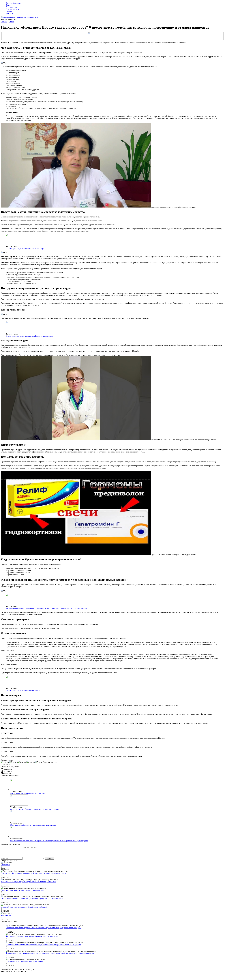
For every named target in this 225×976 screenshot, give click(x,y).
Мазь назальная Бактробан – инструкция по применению (33, 825)
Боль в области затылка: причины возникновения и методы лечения (33, 936)
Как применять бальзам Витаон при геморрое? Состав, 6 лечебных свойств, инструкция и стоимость (46, 608)
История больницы (13, 3)
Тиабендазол (6, 915)
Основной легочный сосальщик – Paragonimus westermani (24, 907)
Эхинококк (5, 865)
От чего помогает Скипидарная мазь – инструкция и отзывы (34, 809)
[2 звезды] (13, 762)
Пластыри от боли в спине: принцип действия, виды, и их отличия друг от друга (33, 873)
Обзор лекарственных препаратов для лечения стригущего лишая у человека (32, 898)
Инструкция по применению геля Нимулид (23, 690)
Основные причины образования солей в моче (24, 961)
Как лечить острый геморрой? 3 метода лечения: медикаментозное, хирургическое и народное (43, 928)
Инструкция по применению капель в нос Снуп (25, 249)
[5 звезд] (39, 762)
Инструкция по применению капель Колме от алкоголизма (29, 336)
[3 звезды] (22, 762)
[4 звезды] (30, 762)
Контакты (9, 13)
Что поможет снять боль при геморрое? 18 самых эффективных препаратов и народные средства (49, 841)
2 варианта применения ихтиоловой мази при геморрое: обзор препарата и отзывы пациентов (43, 945)
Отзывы (9, 11)
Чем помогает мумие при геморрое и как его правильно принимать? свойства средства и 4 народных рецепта (50, 953)
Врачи (8, 5)
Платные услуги (12, 9)
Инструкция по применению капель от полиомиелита (22, 890)
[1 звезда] (5, 762)
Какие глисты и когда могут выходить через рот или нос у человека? (28, 882)
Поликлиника (11, 7)
